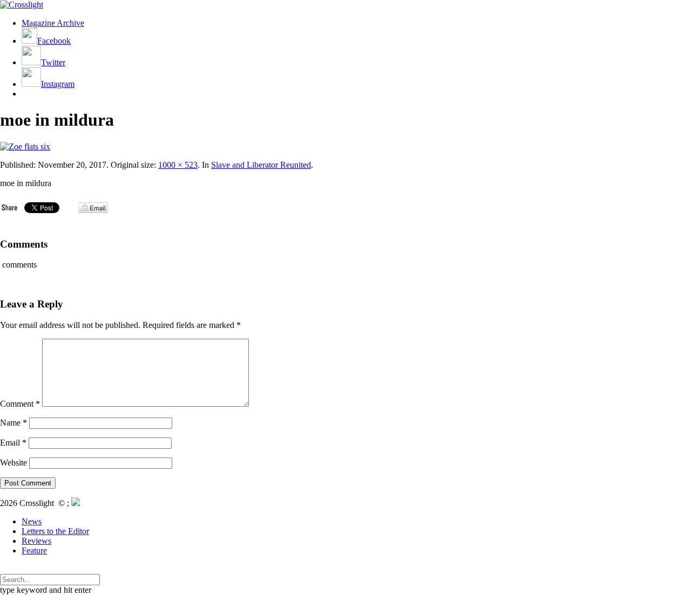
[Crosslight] (21, 4)
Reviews (36, 540)
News (32, 521)
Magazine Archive (53, 23)
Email (13, 442)
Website (13, 462)
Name (13, 422)
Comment (20, 403)
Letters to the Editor (55, 531)
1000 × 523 (178, 164)
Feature (34, 550)
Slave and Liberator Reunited (261, 164)
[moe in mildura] (25, 146)
